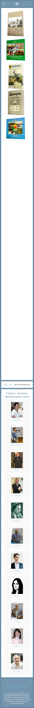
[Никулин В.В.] (17, 560)
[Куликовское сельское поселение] (16, 49)
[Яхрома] (16, 76)
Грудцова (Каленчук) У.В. (17, 445)
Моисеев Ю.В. (17, 545)
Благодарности (10, 685)
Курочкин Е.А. (17, 495)
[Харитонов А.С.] (17, 661)
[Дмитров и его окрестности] (16, 234)
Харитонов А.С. (17, 671)
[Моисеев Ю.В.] (17, 535)
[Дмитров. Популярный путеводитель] (16, 156)
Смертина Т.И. (17, 596)
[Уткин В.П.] (17, 611)
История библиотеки (22, 685)
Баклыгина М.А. (17, 420)
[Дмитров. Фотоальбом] (16, 338)
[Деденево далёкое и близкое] (16, 23)
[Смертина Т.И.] (17, 586)
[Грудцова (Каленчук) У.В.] (17, 435)
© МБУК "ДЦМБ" (15, 692)
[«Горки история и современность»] (16, 363)
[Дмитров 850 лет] (16, 312)
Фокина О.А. (17, 646)
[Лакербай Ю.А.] (17, 510)
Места (11, 384)
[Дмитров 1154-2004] (16, 102)
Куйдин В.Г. (17, 470)
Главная (6, 384)
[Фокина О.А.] (17, 636)
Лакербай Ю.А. (17, 520)
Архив (25, 687)
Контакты (19, 687)
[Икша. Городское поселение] (16, 128)
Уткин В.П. (17, 621)
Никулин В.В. (17, 570)
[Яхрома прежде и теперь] (16, 286)
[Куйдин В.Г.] (17, 460)
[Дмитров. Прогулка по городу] (16, 182)
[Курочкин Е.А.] (17, 485)
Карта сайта (11, 687)
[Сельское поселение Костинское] (16, 208)
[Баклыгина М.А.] (17, 409)
